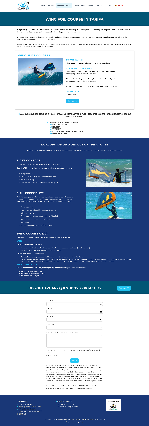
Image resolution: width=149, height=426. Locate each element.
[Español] (116, 5)
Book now (72, 101)
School (90, 5)
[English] (119, 5)
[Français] (122, 5)
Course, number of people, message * (63, 332)
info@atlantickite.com (27, 409)
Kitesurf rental (79, 5)
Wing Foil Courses (64, 5)
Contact (98, 5)
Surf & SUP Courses (67, 404)
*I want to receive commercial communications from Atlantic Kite (73, 351)
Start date (50, 324)
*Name (49, 300)
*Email (49, 308)
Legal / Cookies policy (74, 422)
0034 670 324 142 (25, 404)
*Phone (49, 316)
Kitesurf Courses (46, 5)
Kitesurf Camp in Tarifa (69, 407)
